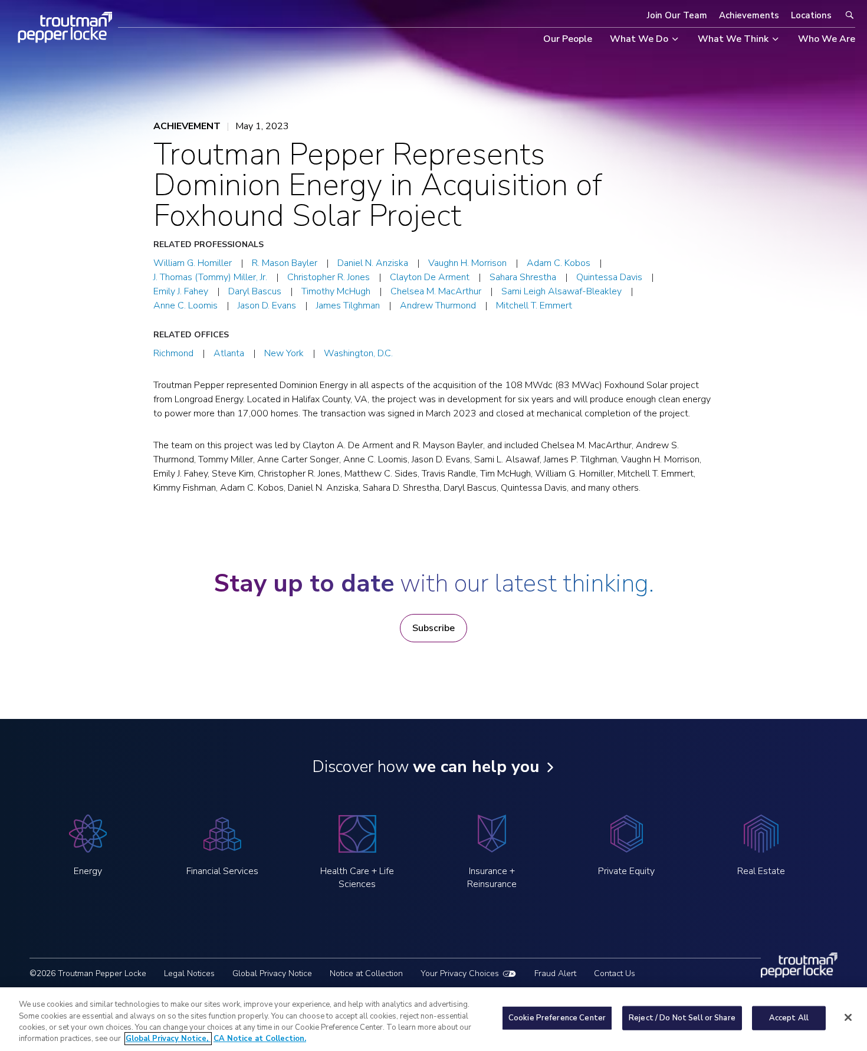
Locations (811, 15)
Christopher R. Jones (328, 277)
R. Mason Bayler (284, 263)
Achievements (749, 15)
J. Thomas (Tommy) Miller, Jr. (210, 277)
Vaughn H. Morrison (467, 263)
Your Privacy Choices (460, 973)
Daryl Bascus (254, 291)
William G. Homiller (192, 263)
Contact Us (614, 973)
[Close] (848, 1017)
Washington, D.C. (358, 353)
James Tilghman (348, 305)
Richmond (173, 353)
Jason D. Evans (267, 305)
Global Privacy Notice (272, 973)
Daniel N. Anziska (372, 263)
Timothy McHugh (335, 291)
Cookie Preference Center (557, 1018)
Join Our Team (677, 15)
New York (284, 353)
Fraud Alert (555, 973)
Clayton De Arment (429, 277)
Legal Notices (189, 973)
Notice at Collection (366, 973)
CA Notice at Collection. (260, 1038)
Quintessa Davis (609, 277)
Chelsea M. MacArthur (435, 291)
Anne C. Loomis (185, 305)
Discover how (425, 767)
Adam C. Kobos (558, 263)
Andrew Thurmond (438, 305)
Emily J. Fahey (180, 291)
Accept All (789, 1018)
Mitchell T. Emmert (534, 305)
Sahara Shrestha (523, 277)
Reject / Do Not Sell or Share (682, 1018)
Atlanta (229, 353)
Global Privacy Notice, (168, 1038)
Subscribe (433, 628)
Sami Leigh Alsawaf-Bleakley (561, 291)
